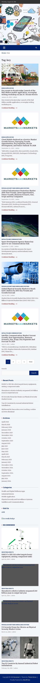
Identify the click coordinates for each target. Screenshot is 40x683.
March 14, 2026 (6, 632)
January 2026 (6, 430)
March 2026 (6, 424)
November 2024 (7, 468)
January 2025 (6, 462)
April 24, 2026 (6, 559)
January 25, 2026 (7, 97)
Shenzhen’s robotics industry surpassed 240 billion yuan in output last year (19, 592)
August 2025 (6, 443)
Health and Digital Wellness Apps (13, 491)
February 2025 (7, 460)
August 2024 (6, 476)
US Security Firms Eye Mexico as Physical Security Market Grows (19, 628)
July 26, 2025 (5, 295)
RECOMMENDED (9, 525)
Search (4, 369)
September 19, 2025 (8, 199)
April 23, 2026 (6, 595)
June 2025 (5, 449)
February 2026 (7, 427)
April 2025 (5, 454)
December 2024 (7, 465)
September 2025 (7, 441)
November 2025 (7, 435)
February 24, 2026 (7, 668)
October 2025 (6, 438)
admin (15, 97)
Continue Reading (8, 108)
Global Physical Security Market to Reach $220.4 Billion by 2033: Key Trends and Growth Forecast (18, 291)
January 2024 (6, 481)
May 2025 (5, 451)
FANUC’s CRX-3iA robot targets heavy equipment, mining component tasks (17, 556)
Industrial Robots (8, 494)
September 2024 (7, 473)
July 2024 (5, 478)
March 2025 (6, 457)
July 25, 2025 (5, 344)
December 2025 (7, 433)
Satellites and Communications (12, 239)
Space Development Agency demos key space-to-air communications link (17, 243)
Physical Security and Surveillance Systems (15, 188)
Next (30, 362)
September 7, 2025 (7, 246)
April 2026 (5, 422)
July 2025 (5, 446)
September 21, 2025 (8, 148)
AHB (3, 512)
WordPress (26, 680)
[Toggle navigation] (4, 47)
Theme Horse (32, 677)
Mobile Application (8, 88)
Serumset (17, 677)
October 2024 (6, 470)
